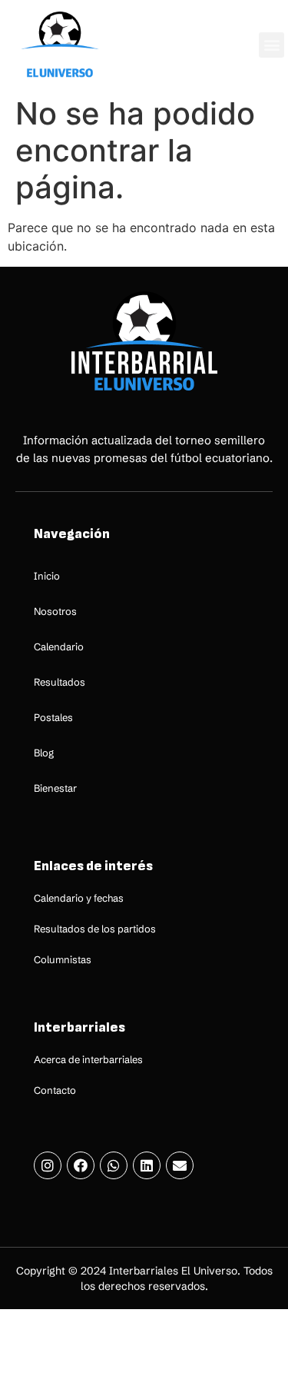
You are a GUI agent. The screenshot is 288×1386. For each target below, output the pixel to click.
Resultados (59, 682)
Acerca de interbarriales (88, 1059)
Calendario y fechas (79, 898)
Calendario (59, 646)
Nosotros (55, 611)
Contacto (55, 1090)
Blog (44, 752)
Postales (53, 717)
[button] (271, 45)
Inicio (47, 576)
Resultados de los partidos (95, 928)
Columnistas (62, 959)
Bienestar (55, 788)
